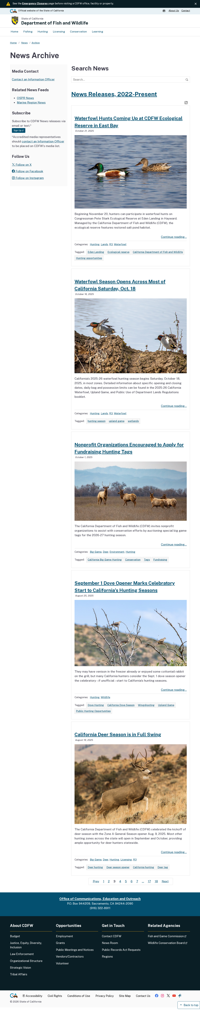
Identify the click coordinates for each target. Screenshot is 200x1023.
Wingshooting (146, 705)
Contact (185, 10)
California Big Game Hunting (105, 559)
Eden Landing (96, 252)
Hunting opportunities (89, 258)
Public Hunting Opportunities (93, 711)
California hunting (143, 867)
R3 (111, 244)
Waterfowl (120, 244)
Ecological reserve (118, 252)
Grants (60, 943)
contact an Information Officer (43, 141)
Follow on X (23, 164)
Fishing (27, 31)
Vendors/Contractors (70, 956)
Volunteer (62, 963)
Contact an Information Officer (33, 79)
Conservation (78, 31)
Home (14, 31)
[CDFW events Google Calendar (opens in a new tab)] (164, 11)
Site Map (125, 996)
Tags (147, 559)
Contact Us (143, 996)
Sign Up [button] (19, 130)
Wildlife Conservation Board (169, 943)
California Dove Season (121, 705)
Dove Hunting (96, 705)
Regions (107, 956)
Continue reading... (174, 237)
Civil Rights (55, 996)
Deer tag (163, 867)
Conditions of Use (78, 996)
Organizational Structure (26, 961)
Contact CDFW (111, 936)
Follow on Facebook (29, 171)
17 (149, 881)
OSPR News (25, 98)
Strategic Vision (20, 967)
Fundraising (160, 559)
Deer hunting (95, 867)
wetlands (133, 421)
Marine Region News (31, 102)
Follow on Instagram (29, 178)
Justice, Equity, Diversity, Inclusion (26, 945)
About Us (174, 10)
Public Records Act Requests (121, 949)
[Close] (195, 4)
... (143, 881)
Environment (117, 551)
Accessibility (33, 996)
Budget (15, 936)
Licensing (59, 31)
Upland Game (166, 705)
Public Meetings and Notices (75, 949)
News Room (110, 943)
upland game (116, 421)
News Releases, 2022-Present (114, 94)
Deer (105, 551)
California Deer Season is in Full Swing (118, 734)
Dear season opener (118, 867)
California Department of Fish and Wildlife (158, 252)
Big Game (96, 551)
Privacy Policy (104, 996)
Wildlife (105, 697)
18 (156, 881)
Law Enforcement (22, 954)
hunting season (96, 421)
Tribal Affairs (18, 974)
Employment (64, 936)
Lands (104, 244)
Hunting (43, 31)
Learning (97, 31)
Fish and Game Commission (169, 936)
